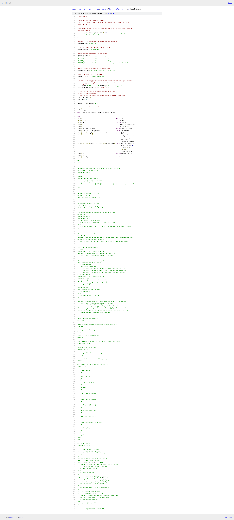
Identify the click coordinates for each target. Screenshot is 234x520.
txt (226, 517)
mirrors (79, 9)
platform (104, 9)
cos (73, 9)
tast (110, 9)
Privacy (16, 517)
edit (114, 13)
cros (85, 9)
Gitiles (11, 517)
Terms (21, 517)
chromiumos (94, 9)
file (109, 13)
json (230, 517)
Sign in (230, 3)
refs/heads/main (120, 9)
